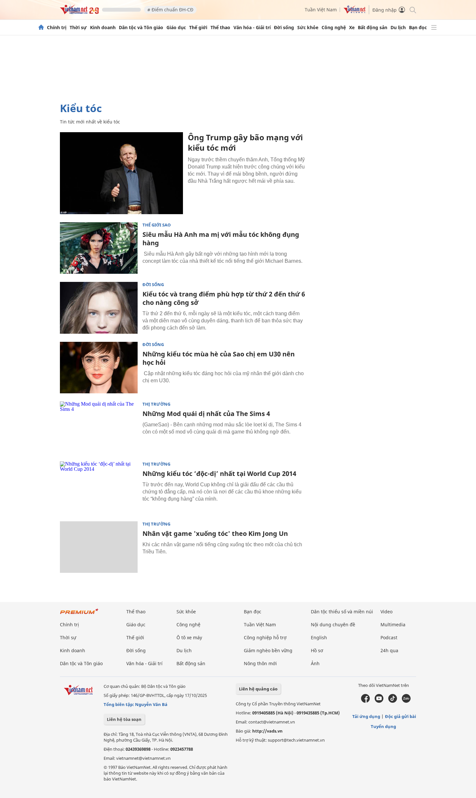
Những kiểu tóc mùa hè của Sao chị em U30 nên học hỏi (218, 358)
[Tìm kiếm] (412, 9)
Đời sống (284, 27)
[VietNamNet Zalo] (406, 701)
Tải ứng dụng (366, 716)
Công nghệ (334, 27)
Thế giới (198, 27)
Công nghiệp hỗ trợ (265, 637)
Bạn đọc (418, 27)
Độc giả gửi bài (400, 716)
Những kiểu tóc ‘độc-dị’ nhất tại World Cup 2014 (219, 473)
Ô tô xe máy (189, 637)
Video (386, 611)
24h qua (389, 650)
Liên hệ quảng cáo (258, 689)
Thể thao (220, 27)
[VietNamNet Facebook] (365, 701)
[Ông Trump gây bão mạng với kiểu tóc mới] (121, 173)
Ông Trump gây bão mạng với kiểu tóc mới (245, 142)
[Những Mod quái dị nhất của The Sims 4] (99, 427)
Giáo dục (176, 27)
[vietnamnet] (79, 12)
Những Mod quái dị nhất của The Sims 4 (206, 413)
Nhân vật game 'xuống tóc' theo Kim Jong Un (215, 533)
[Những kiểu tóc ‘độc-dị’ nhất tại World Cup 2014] (99, 487)
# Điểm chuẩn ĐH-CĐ (170, 9)
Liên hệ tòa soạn (124, 719)
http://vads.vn (267, 731)
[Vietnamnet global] (354, 12)
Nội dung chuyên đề (333, 624)
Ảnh (315, 663)
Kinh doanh (103, 27)
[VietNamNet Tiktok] (392, 701)
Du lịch (398, 27)
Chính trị (56, 27)
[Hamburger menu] (434, 27)
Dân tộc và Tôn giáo (141, 27)
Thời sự (78, 27)
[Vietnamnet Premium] (79, 614)
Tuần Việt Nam (321, 9)
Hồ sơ (317, 650)
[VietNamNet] (41, 27)
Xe (352, 27)
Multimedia (392, 624)
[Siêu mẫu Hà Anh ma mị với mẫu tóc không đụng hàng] (99, 248)
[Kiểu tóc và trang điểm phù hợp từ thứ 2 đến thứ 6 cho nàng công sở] (99, 308)
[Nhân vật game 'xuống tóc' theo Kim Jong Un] (99, 547)
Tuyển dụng (383, 726)
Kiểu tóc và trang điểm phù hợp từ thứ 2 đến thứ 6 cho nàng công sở (223, 298)
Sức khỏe (307, 27)
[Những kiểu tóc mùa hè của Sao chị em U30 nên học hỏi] (99, 368)
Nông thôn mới (260, 663)
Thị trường (156, 404)
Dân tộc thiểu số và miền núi (342, 611)
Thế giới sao (156, 225)
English (319, 637)
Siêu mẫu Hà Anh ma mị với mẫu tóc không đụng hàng (220, 238)
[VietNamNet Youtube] (379, 701)
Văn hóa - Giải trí (252, 27)
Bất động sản (372, 27)
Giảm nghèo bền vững (268, 650)
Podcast (388, 637)
